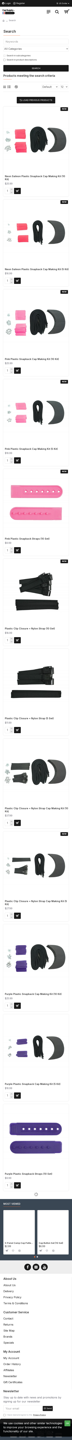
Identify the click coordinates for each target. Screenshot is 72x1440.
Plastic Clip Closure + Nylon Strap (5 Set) (29, 718)
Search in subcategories (19, 55)
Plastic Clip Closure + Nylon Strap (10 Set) (30, 628)
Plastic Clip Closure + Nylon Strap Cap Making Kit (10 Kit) (36, 810)
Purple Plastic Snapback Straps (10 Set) (28, 1173)
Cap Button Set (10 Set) (51, 1243)
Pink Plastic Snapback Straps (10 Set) (27, 538)
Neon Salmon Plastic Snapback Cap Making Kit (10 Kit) (35, 178)
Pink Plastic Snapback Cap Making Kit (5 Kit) (31, 448)
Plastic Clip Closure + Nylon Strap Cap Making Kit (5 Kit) (36, 903)
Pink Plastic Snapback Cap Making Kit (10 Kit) (32, 359)
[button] (34, 1257)
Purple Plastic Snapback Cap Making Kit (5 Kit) (32, 1084)
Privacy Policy (43, 1431)
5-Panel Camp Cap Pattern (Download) (19, 1243)
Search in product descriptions (22, 59)
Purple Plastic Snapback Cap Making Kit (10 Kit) (33, 994)
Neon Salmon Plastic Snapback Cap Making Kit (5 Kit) (37, 269)
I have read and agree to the (26, 1415)
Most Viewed (11, 1203)
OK (67, 1423)
